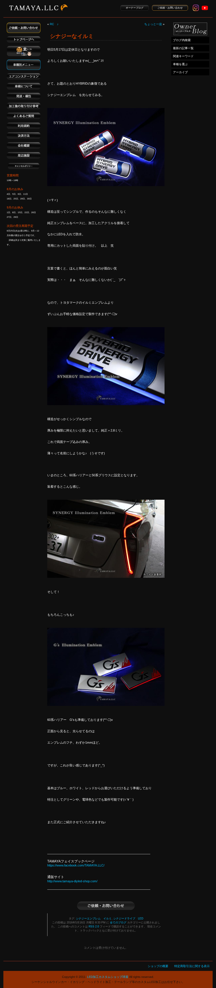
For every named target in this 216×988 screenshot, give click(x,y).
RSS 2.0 (94, 926)
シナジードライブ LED (128, 918)
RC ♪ (54, 24)
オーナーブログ (134, 7)
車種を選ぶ (180, 64)
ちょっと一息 (153, 24)
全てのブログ (118, 922)
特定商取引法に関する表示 (192, 966)
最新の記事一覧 (183, 48)
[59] (106, 404)
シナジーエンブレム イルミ (94, 918)
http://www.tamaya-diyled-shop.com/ (72, 881)
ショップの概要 (158, 966)
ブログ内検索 (182, 40)
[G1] (106, 704)
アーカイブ (180, 72)
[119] (106, 576)
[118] (106, 185)
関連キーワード (183, 56)
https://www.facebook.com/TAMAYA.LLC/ (75, 865)
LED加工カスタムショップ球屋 (107, 977)
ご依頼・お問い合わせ (170, 7)
